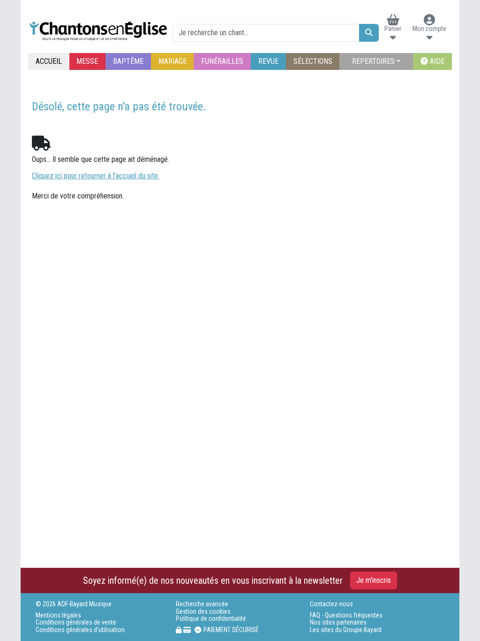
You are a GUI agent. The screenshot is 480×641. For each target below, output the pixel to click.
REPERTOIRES (373, 61)
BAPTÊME (128, 61)
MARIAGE (172, 61)
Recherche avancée (202, 604)
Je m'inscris (373, 580)
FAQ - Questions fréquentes (346, 615)
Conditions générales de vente (76, 622)
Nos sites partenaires (338, 622)
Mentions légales (58, 615)
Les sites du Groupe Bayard (346, 629)
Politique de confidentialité (211, 618)
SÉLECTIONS (312, 61)
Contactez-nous (331, 604)
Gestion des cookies (203, 611)
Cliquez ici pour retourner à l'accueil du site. (95, 175)
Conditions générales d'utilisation (80, 629)
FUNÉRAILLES (222, 61)
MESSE (87, 61)
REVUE (268, 61)
